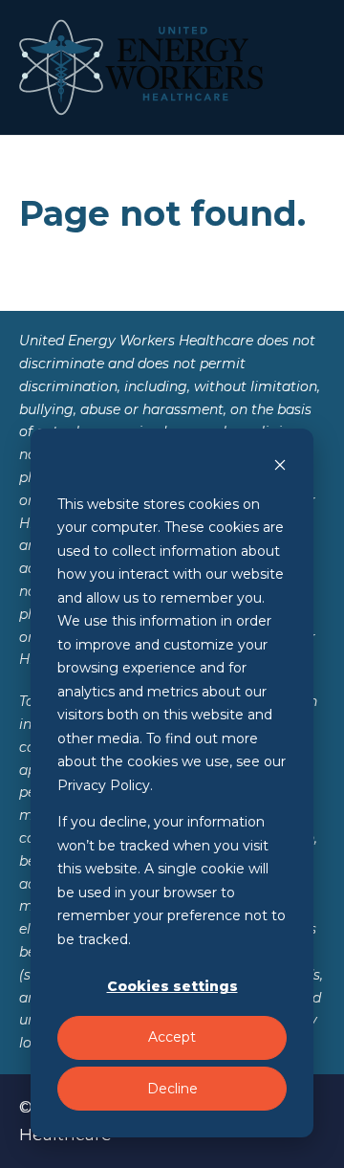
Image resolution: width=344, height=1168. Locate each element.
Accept (172, 1037)
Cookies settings (172, 986)
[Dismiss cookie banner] (280, 467)
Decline (172, 1088)
